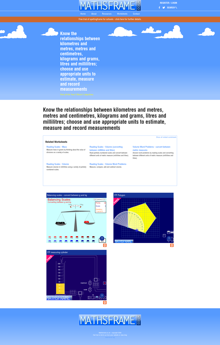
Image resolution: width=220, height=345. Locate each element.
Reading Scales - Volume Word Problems (108, 164)
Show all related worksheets (166, 137)
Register (164, 2)
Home (83, 13)
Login (174, 2)
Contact (136, 13)
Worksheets (122, 13)
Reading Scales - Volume (58, 164)
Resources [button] (106, 13)
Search (171, 7)
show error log (110, 337)
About (93, 13)
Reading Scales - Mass (57, 147)
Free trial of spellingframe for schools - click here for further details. (110, 19)
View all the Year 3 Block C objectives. (77, 95)
